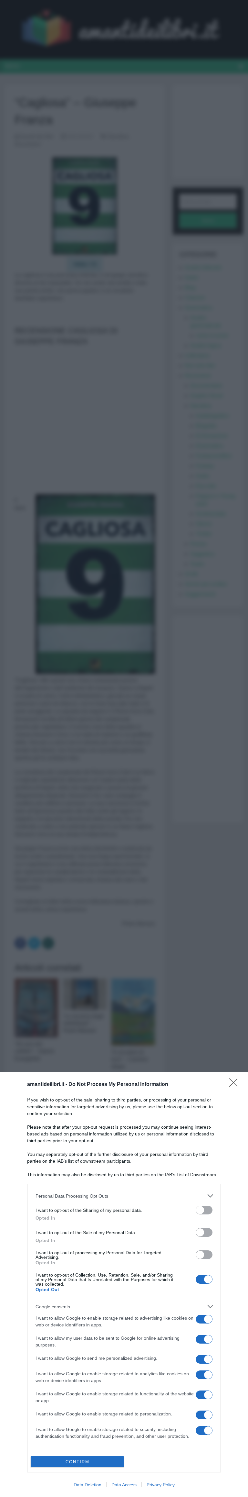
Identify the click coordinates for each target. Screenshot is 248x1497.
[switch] (204, 1210)
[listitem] (124, 1195)
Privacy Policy (161, 1484)
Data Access (124, 1484)
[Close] (235, 1084)
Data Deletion (87, 1484)
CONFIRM (77, 1461)
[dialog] (124, 1284)
